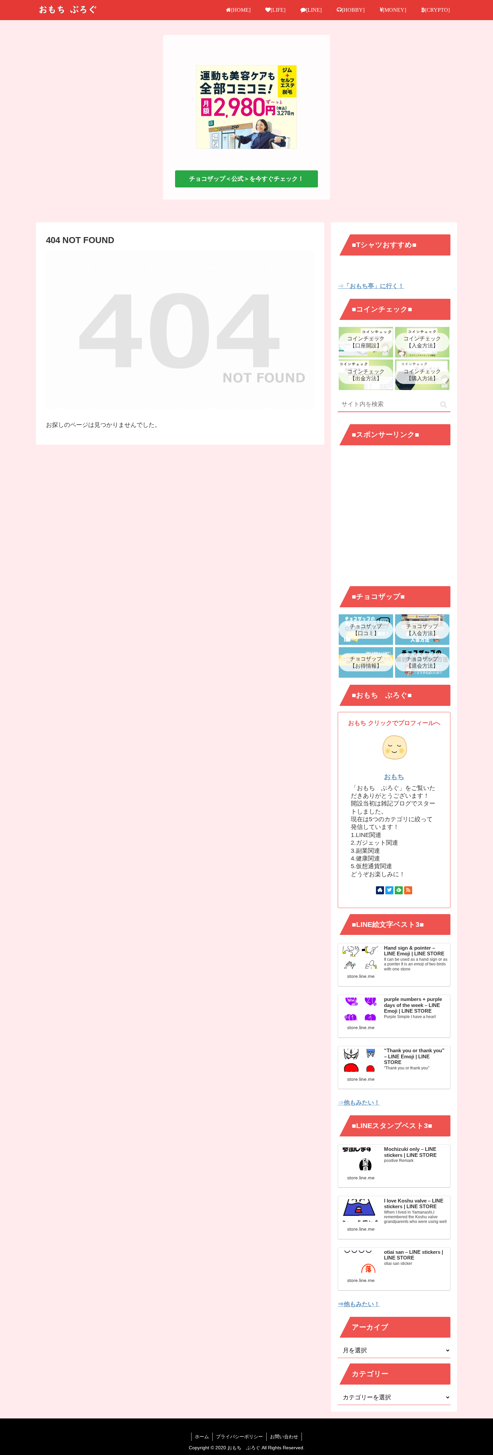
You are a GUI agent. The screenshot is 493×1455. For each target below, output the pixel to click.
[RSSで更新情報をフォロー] (408, 890)
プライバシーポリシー (239, 1436)
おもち (394, 776)
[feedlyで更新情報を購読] (399, 890)
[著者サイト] (380, 890)
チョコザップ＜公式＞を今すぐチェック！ (246, 178)
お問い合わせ (284, 1436)
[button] (443, 404)
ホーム (202, 1436)
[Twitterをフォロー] (389, 890)
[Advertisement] (394, 521)
